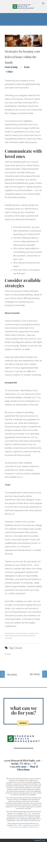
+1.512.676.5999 (17, 766)
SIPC (29, 813)
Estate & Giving (11, 67)
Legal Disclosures (28, 825)
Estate (8, 654)
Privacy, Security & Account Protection (24, 826)
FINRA (25, 813)
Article (27, 67)
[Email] (8, 87)
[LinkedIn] (8, 83)
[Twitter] (8, 79)
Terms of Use (34, 827)
